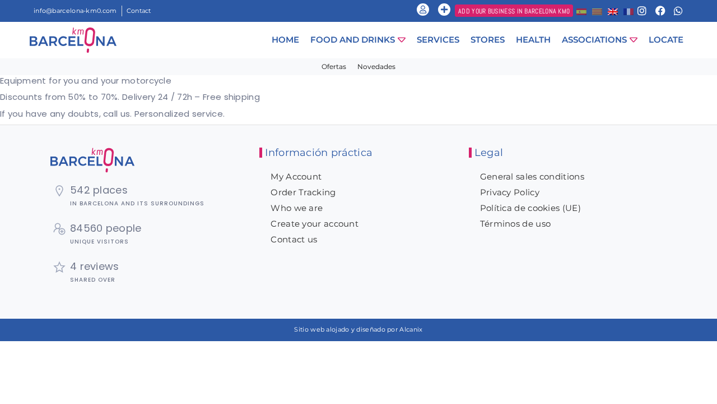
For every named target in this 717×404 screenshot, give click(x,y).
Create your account (314, 223)
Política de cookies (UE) (530, 208)
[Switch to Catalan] (597, 11)
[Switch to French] (628, 11)
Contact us (294, 239)
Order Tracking (303, 192)
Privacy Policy (509, 192)
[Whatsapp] (678, 11)
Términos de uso (515, 223)
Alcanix (410, 329)
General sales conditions (532, 176)
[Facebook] (660, 11)
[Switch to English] (613, 11)
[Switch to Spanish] (581, 11)
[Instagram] (642, 11)
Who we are (297, 208)
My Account (296, 176)
